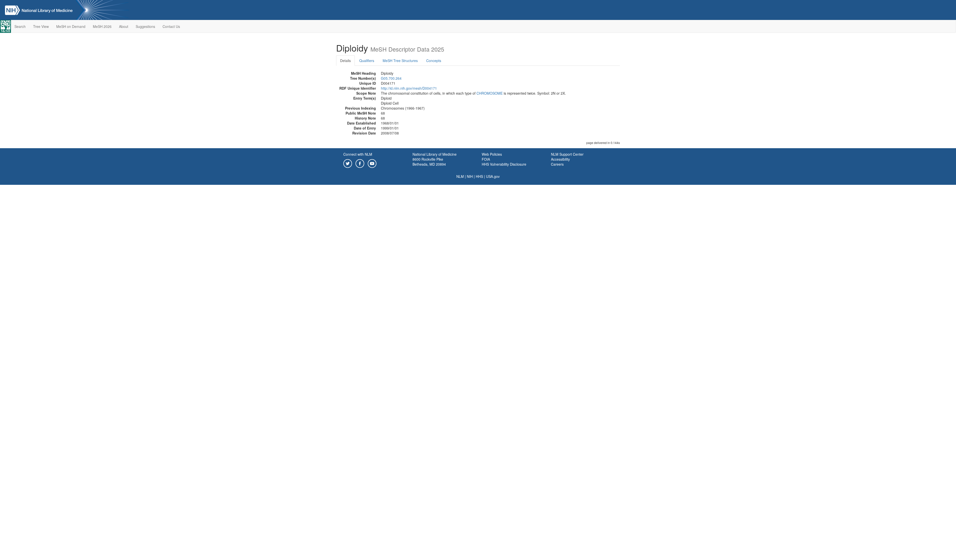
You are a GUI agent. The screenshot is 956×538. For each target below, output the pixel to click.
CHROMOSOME (490, 93)
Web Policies (492, 154)
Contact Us (171, 26)
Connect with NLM (357, 154)
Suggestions (145, 26)
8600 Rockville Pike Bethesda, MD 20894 (429, 162)
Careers (557, 164)
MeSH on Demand (70, 26)
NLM (460, 176)
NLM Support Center (567, 154)
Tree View (41, 26)
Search (20, 26)
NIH (470, 176)
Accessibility (560, 159)
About (123, 26)
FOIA (486, 159)
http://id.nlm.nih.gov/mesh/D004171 (409, 88)
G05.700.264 (391, 78)
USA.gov (493, 176)
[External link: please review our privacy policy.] (347, 162)
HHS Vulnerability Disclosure (504, 164)
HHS (479, 176)
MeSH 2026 (102, 26)
